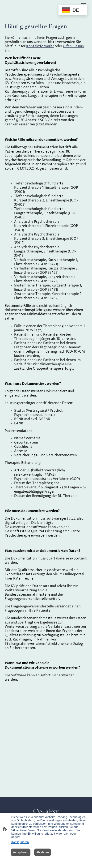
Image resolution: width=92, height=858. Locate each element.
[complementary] (73, 10)
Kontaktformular (40, 46)
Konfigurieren (20, 842)
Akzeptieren (20, 852)
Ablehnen (42, 852)
